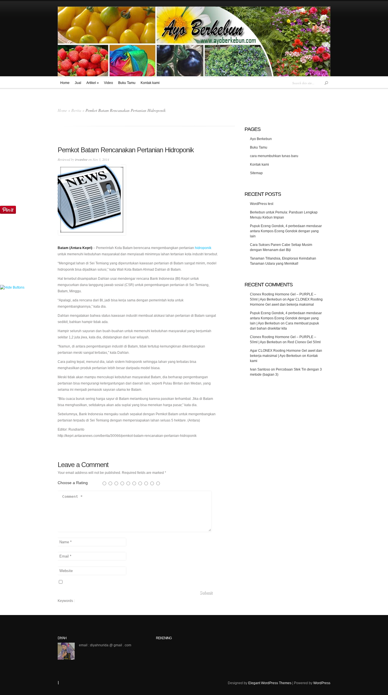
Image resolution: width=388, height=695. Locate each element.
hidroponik (203, 248)
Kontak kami (150, 83)
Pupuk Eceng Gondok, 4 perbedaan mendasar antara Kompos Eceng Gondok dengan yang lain (286, 231)
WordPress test (261, 204)
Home (65, 83)
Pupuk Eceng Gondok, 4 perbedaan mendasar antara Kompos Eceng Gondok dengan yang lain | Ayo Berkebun (286, 318)
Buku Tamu (126, 83)
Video (108, 83)
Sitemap (256, 173)
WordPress (321, 683)
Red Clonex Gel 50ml (304, 342)
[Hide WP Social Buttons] (12, 287)
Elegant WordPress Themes (269, 683)
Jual (78, 83)
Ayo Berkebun (261, 139)
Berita (76, 110)
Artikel (92, 83)
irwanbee (81, 159)
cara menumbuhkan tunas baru (274, 156)
